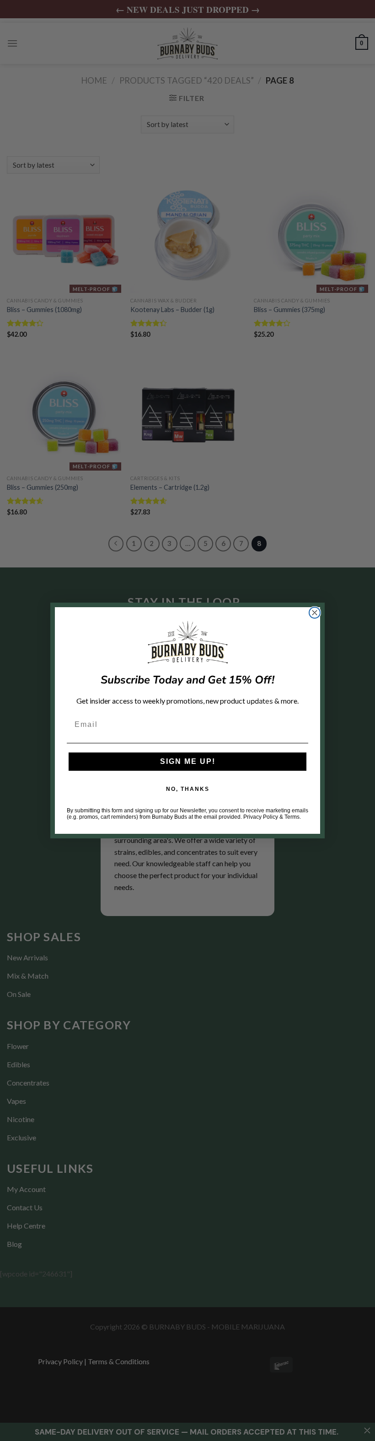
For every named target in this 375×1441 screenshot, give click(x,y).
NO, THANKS (187, 789)
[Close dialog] (314, 612)
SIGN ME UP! (187, 761)
